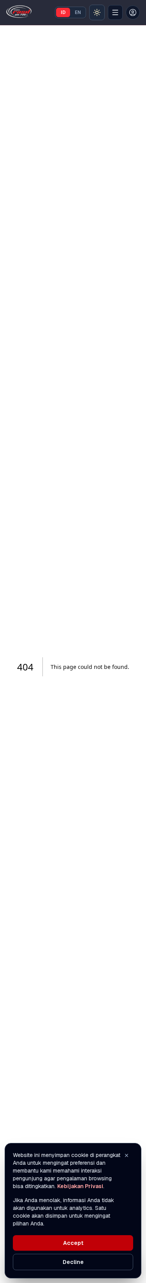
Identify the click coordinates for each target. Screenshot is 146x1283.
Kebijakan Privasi (80, 1186)
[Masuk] (133, 12)
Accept (73, 1242)
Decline (73, 1261)
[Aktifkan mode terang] (97, 12)
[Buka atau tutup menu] (115, 12)
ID (63, 12)
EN (78, 12)
